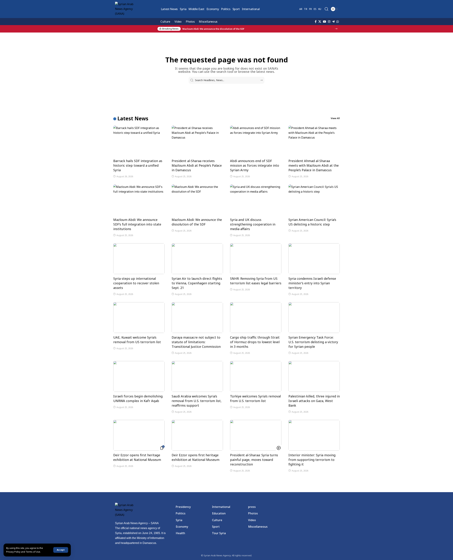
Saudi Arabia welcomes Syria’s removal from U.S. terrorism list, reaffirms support (197, 400)
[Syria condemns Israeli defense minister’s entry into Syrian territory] (314, 258)
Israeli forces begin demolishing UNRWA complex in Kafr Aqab (138, 398)
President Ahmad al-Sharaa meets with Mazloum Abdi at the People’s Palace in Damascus (313, 165)
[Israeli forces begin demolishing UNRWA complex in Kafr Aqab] (139, 376)
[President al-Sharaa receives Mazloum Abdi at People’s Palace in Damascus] (197, 141)
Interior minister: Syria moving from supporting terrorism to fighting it (312, 459)
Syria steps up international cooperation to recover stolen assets (136, 283)
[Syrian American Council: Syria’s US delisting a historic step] (314, 199)
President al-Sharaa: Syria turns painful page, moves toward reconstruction (254, 459)
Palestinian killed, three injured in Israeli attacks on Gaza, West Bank (314, 400)
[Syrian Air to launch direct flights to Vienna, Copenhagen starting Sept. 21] (197, 258)
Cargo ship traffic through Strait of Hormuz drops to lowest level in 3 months (255, 342)
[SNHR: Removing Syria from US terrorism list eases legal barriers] (255, 258)
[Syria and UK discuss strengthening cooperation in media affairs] (255, 199)
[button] (60, 550)
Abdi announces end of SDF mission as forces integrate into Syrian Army (254, 165)
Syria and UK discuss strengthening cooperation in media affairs (252, 224)
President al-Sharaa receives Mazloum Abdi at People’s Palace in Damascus (197, 165)
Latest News (132, 118)
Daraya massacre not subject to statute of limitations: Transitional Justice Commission (196, 342)
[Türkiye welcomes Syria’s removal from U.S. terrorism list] (255, 376)
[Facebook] (315, 21)
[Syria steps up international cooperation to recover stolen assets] (139, 258)
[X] (319, 21)
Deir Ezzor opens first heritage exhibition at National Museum (137, 457)
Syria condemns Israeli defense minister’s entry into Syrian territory (312, 283)
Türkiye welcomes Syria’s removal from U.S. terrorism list (255, 398)
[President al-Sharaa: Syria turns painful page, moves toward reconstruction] (255, 435)
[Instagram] (329, 21)
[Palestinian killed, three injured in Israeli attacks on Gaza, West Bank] (314, 376)
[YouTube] (324, 21)
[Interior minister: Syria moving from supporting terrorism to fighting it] (314, 435)
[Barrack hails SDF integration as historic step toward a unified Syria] (139, 141)
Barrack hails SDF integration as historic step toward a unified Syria (137, 165)
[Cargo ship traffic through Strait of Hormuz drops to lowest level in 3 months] (255, 317)
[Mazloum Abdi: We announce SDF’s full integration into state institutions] (139, 199)
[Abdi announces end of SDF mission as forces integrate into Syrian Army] (255, 141)
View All (335, 118)
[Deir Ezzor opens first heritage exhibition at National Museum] (139, 435)
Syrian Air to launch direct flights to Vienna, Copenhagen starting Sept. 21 (197, 283)
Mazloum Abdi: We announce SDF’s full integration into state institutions (137, 224)
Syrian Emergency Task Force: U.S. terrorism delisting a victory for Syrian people (313, 342)
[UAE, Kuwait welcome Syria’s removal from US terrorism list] (139, 317)
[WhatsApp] (338, 21)
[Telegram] (333, 21)
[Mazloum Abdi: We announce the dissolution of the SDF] (197, 199)
